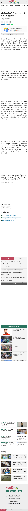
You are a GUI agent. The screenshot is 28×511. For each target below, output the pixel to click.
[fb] (9, 503)
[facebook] (2, 24)
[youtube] (19, 503)
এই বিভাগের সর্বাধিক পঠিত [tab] (14, 326)
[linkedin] (4, 24)
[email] (9, 24)
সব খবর (13, 283)
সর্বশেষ (2, 5)
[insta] (15, 503)
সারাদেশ (23, 5)
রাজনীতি (11, 5)
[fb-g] (11, 503)
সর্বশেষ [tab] (7, 258)
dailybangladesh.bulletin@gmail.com (14, 506)
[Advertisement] (14, 238)
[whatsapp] (12, 24)
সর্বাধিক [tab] (20, 258)
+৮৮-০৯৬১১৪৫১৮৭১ (15, 498)
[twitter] (7, 24)
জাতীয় (7, 5)
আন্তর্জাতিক (17, 5)
